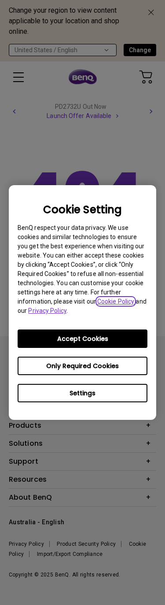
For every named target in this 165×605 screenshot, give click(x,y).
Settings (82, 393)
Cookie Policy (115, 301)
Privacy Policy (47, 310)
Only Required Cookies (82, 366)
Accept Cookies (82, 338)
